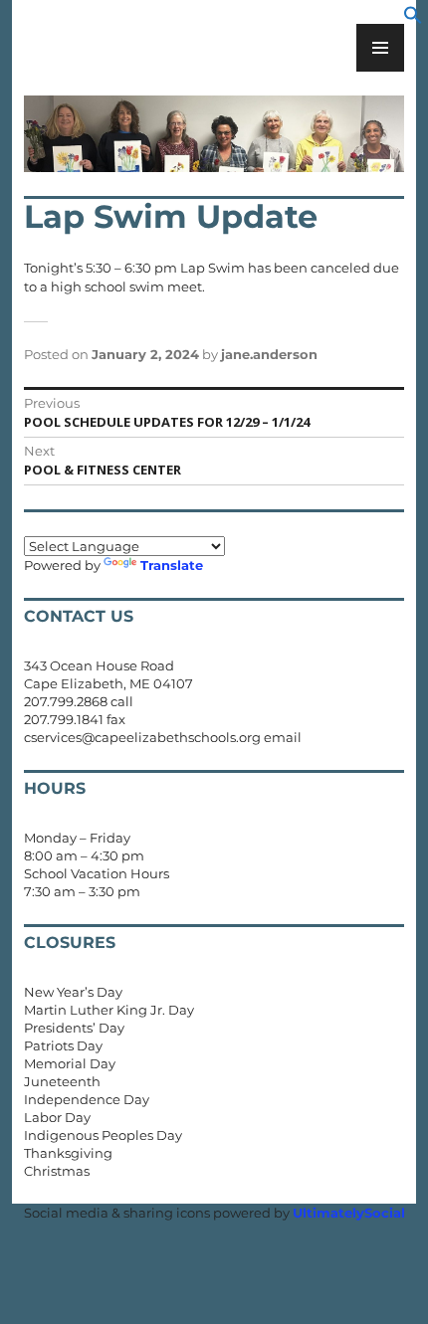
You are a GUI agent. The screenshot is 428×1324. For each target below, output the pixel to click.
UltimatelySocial (349, 1213)
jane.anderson (269, 354)
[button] (413, 20)
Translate (171, 565)
